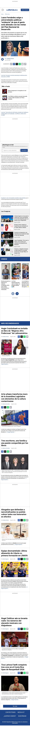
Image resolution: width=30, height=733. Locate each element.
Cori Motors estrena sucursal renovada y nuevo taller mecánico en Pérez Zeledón (17, 98)
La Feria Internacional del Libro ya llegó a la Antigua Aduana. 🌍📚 (16, 283)
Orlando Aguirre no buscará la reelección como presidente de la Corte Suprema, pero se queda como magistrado (21, 218)
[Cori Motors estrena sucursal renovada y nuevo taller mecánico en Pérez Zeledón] (4, 97)
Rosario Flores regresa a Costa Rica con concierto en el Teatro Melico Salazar (21, 226)
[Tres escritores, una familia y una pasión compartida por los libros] (14, 462)
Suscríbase (22, 716)
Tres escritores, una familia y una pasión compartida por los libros (14, 443)
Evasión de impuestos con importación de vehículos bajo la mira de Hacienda (21, 234)
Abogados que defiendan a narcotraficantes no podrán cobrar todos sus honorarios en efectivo (13, 513)
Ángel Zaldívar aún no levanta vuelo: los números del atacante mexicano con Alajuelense (14, 622)
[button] (25, 10)
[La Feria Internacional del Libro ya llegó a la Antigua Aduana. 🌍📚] (16, 271)
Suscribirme (24, 150)
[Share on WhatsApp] (19, 64)
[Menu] (3, 9)
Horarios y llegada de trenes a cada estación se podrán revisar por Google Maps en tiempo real (21, 251)
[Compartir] (25, 64)
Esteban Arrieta (10, 58)
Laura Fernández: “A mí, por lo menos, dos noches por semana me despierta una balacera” (21, 242)
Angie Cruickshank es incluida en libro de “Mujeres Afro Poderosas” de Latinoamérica (14, 330)
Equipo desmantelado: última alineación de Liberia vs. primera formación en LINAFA (14, 553)
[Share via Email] (22, 64)
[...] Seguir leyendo (10, 432)
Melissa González (6, 404)
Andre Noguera (6, 559)
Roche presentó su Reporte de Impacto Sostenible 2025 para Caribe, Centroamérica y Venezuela (5, 285)
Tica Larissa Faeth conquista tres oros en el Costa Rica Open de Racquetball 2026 (14, 667)
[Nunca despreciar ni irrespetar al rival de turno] (4, 91)
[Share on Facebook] (14, 64)
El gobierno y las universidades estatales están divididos (13, 198)
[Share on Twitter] (17, 64)
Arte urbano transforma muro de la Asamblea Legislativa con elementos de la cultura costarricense (14, 397)
